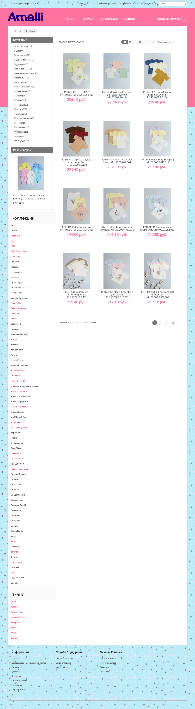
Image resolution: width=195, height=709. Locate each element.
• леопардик (17, 282)
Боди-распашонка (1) (23, 60)
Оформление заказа (128, 3)
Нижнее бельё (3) (22, 91)
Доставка (16, 671)
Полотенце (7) (20, 114)
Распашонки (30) (21, 127)
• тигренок (17, 292)
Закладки (104, 667)
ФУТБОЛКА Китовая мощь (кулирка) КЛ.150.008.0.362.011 (157, 228)
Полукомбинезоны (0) (24, 118)
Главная (17, 31)
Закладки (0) (84, 3)
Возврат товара (63, 662)
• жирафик (17, 272)
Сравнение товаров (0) (71, 42)
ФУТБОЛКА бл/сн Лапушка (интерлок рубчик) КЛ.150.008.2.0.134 (157, 95)
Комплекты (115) (22, 77)
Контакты (16, 676)
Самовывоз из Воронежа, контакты (29, 662)
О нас (14, 658)
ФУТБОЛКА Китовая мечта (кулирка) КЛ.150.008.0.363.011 (117, 228)
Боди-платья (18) (22, 55)
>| (173, 322)
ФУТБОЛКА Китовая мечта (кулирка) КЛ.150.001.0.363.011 (77, 228)
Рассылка (104, 671)
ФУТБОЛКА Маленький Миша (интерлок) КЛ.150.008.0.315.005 (116, 294)
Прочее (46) (19, 123)
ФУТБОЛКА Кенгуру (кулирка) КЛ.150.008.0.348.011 (157, 160)
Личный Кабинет (108, 658)
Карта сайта (62, 667)
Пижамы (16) (20, 100)
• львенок (16, 484)
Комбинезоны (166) (23, 69)
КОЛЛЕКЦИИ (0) (21, 141)
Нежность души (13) (23, 46)
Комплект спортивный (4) (25, 73)
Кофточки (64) (20, 82)
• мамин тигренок (20, 287)
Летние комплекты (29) (24, 86)
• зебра (15, 277)
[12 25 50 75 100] (146, 42)
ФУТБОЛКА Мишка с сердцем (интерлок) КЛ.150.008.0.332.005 (157, 294)
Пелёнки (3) (19, 95)
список (131, 42)
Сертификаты (18, 689)
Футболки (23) (21, 132)
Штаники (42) (20, 136)
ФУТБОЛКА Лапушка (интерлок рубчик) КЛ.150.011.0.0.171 (76, 294)
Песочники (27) (21, 105)
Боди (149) (19, 51)
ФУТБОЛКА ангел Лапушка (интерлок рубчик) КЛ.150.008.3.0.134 (117, 95)
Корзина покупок (148, 3)
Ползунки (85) (20, 109)
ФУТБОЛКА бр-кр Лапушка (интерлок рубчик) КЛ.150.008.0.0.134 (77, 162)
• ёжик (15, 479)
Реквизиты (17, 685)
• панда (15, 489)
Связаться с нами (64, 658)
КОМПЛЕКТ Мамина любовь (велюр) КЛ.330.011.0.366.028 (29, 197)
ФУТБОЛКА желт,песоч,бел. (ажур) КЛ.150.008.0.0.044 (117, 160)
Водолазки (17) (21, 64)
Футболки (30, 31)
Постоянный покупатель (105, 3)
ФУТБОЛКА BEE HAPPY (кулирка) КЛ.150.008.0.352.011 (77, 93)
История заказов (108, 662)
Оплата (15, 667)
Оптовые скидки (19, 680)
